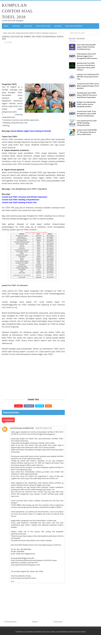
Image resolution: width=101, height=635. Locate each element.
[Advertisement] (33, 64)
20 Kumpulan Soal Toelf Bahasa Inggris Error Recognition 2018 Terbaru (87, 56)
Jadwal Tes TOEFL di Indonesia (15, 285)
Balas (12, 581)
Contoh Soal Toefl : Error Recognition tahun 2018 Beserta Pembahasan (86, 113)
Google (18, 406)
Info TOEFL (11, 33)
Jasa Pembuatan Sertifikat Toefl (22, 428)
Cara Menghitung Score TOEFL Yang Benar (29, 189)
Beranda (35, 622)
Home (6, 26)
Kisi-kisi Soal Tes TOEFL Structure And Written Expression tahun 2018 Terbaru (86, 66)
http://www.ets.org (9, 307)
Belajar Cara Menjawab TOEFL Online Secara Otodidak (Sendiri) (86, 104)
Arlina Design (81, 632)
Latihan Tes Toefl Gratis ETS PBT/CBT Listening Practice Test (88, 76)
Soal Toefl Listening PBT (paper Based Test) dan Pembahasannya (86, 47)
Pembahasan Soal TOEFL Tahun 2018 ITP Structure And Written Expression (87, 95)
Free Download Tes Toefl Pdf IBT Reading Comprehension (86, 123)
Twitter (39, 406)
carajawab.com (32, 351)
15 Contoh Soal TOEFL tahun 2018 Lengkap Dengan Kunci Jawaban (88, 86)
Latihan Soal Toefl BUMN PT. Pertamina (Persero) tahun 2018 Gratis (87, 132)
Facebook (29, 406)
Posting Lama (58, 622)
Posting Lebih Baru (10, 622)
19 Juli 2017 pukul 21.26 (43, 428)
